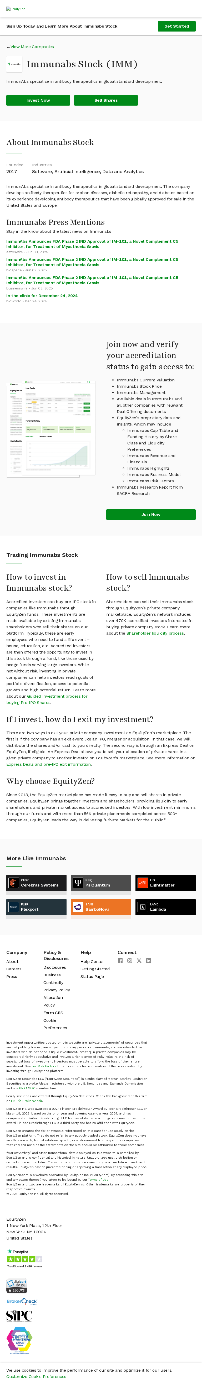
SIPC (32, 1088)
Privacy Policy (56, 989)
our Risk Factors (44, 1066)
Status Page (92, 976)
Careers (14, 968)
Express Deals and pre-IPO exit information (48, 764)
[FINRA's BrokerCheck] (22, 1301)
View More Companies (32, 46)
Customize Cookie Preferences (36, 1376)
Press (11, 976)
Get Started (176, 26)
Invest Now (38, 100)
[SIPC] (19, 1315)
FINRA (23, 1088)
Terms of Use (98, 1179)
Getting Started (95, 968)
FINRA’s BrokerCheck (26, 1101)
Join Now (151, 514)
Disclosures (54, 967)
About (12, 961)
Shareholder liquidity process (155, 633)
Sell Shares (106, 100)
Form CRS (53, 1012)
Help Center (92, 961)
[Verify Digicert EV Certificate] (16, 1285)
